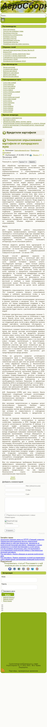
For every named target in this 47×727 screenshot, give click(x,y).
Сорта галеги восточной (11, 97)
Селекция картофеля (10, 69)
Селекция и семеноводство (12, 118)
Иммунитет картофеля (11, 73)
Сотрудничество (16, 664)
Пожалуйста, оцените (10, 162)
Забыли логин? (8, 599)
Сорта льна (7, 95)
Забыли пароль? (9, 597)
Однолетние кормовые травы (13, 31)
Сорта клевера (8, 106)
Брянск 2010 (7, 52)
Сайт (27, 494)
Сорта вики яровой (9, 99)
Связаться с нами (30, 664)
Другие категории (9, 67)
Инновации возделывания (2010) (14, 61)
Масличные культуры (10, 33)
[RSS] (2, 670)
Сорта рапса (7, 101)
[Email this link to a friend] (41, 155)
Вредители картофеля (11, 76)
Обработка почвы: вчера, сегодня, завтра (17, 121)
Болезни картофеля (10, 71)
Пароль (4, 584)
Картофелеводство (21, 150)
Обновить (9, 523)
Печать (35, 155)
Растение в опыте (9, 120)
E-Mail (28, 490)
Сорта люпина (8, 108)
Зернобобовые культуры (11, 40)
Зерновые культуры (10, 38)
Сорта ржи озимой (9, 83)
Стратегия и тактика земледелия (14, 56)
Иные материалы (9, 29)
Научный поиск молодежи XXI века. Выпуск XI (18, 50)
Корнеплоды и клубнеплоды (13, 35)
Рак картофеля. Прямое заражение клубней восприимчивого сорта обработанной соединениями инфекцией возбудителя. (22, 558)
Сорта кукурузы (8, 84)
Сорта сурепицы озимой (11, 92)
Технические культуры (10, 42)
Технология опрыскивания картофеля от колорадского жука (22, 143)
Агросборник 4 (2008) (10, 59)
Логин (3, 577)
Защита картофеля (9, 74)
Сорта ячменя (8, 90)
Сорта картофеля (9, 86)
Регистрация (7, 601)
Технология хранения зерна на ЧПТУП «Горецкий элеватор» (22, 539)
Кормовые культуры (10, 37)
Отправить (9, 530)
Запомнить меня (9, 591)
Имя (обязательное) (33, 486)
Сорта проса (7, 93)
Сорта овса (7, 104)
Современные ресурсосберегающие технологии (19, 57)
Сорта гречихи (8, 110)
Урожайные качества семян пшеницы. (16, 44)
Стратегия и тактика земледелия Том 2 (16, 54)
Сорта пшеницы (8, 102)
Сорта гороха (7, 112)
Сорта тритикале (9, 88)
